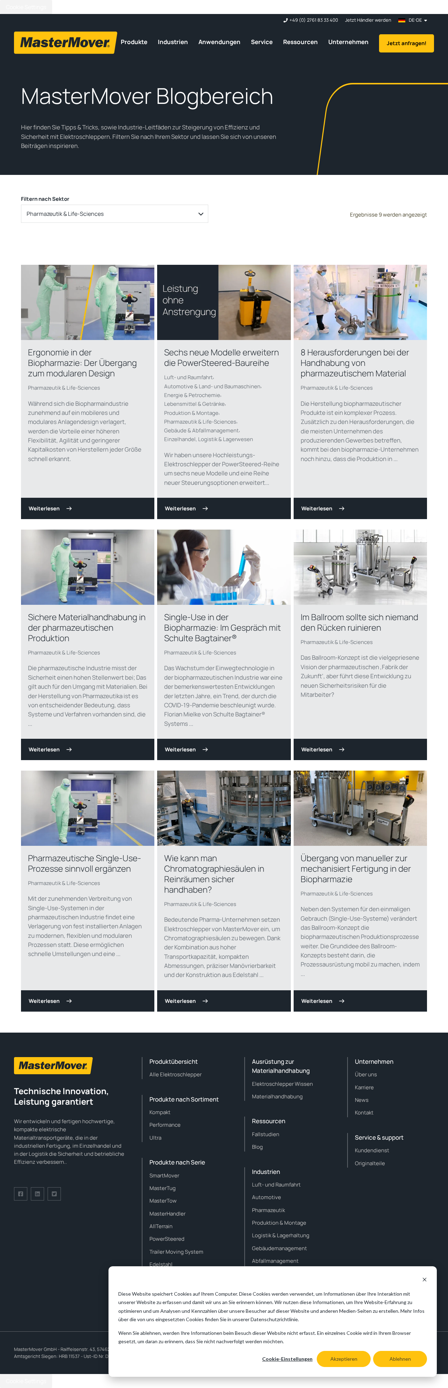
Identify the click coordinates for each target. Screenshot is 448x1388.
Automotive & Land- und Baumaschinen (212, 386)
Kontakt (364, 1112)
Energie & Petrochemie (192, 395)
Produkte (134, 42)
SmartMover (164, 1175)
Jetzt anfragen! (406, 43)
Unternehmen (348, 42)
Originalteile (370, 1163)
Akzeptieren (343, 1359)
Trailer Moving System (176, 1251)
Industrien (173, 42)
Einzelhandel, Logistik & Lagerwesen (208, 439)
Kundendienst (372, 1150)
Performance (165, 1124)
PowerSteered (166, 1238)
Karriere (364, 1087)
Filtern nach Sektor (45, 199)
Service (262, 42)
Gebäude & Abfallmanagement (201, 430)
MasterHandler (167, 1213)
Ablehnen (400, 1359)
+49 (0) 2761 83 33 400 (313, 20)
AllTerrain (161, 1226)
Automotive (266, 1197)
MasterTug (162, 1188)
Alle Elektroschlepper (175, 1074)
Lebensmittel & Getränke (194, 404)
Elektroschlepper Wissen (282, 1084)
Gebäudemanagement (279, 1248)
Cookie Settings (26, 7)
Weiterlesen (44, 508)
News (362, 1100)
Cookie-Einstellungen (287, 1359)
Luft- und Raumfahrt (188, 377)
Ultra (155, 1137)
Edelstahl (161, 1264)
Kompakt (159, 1112)
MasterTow (163, 1200)
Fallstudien (265, 1134)
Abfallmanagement (275, 1261)
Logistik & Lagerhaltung (280, 1235)
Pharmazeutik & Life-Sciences (64, 387)
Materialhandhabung (277, 1096)
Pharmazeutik (268, 1210)
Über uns (366, 1074)
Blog (257, 1146)
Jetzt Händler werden (368, 20)
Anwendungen (219, 42)
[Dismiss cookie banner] (424, 1280)
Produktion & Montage (191, 413)
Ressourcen (300, 42)
